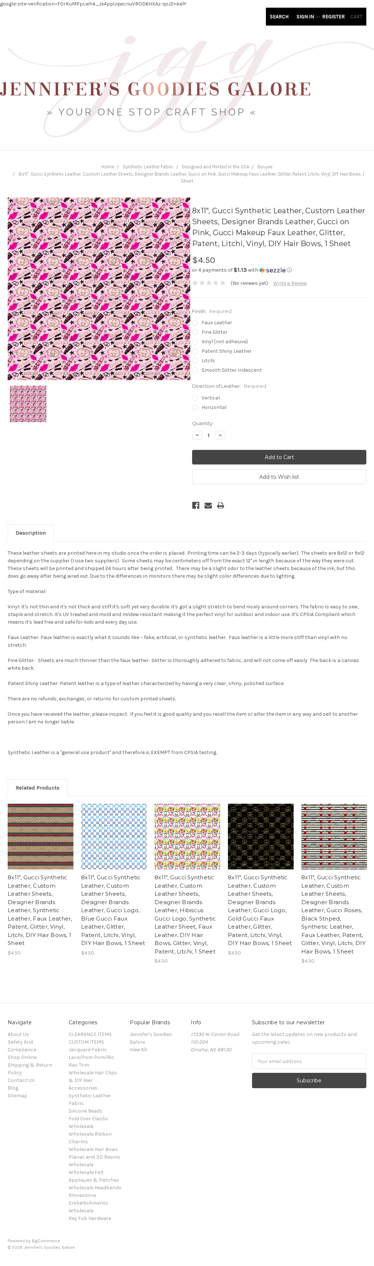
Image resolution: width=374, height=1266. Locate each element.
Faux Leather (217, 323)
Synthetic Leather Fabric (148, 166)
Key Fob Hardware (90, 1218)
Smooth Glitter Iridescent (232, 370)
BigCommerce (46, 1240)
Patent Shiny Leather (227, 351)
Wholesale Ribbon (90, 1134)
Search (279, 17)
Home (108, 166)
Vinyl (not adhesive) (225, 342)
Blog (13, 1088)
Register (333, 17)
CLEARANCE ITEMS (90, 1034)
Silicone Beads (86, 1111)
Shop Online (22, 1057)
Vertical (211, 398)
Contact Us (21, 1080)
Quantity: (203, 423)
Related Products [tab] (38, 787)
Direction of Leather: (229, 386)
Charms (78, 1142)
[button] (279, 270)
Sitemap (17, 1096)
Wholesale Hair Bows (93, 1149)
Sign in (305, 17)
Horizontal (214, 407)
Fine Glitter (215, 332)
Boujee (264, 166)
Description (31, 532)
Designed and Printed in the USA (215, 166)
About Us (18, 1034)
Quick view (40, 830)
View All (138, 1050)
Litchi (208, 360)
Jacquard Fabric (88, 1050)
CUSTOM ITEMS (86, 1042)
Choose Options (40, 843)
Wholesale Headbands (95, 1188)
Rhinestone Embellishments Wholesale (88, 1203)
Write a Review (290, 283)
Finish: (212, 311)
